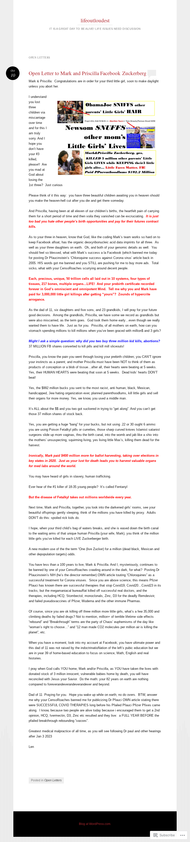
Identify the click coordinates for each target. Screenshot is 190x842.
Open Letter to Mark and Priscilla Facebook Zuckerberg (87, 73)
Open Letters (53, 780)
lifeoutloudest (95, 20)
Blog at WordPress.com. (95, 824)
